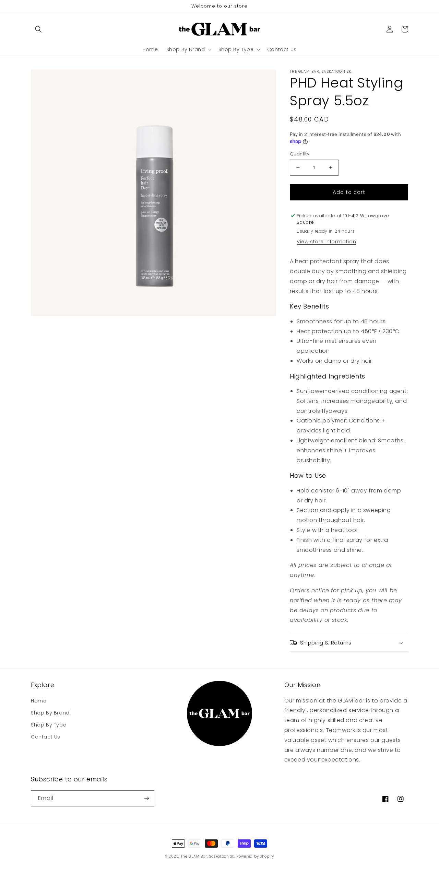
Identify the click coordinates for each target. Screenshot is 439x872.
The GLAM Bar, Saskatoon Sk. (208, 856)
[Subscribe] (146, 798)
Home (38, 700)
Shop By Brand (50, 712)
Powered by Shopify (255, 856)
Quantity (299, 154)
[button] (38, 29)
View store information (326, 241)
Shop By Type (48, 724)
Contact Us (45, 736)
